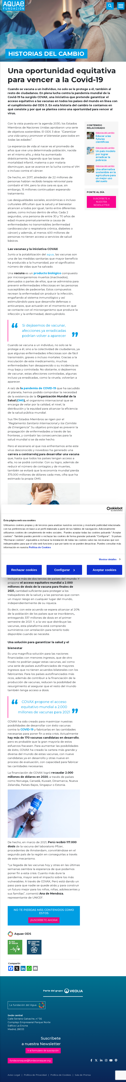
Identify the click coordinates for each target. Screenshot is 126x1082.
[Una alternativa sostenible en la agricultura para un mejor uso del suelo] (90, 168)
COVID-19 (26, 729)
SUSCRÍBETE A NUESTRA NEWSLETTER (101, 201)
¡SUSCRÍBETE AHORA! (43, 920)
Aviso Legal (14, 1075)
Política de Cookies (40, 547)
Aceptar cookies (104, 570)
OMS (20, 400)
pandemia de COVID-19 (38, 388)
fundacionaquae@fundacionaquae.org (30, 1060)
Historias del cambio (105, 133)
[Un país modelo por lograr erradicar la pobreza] (90, 150)
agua (50, 254)
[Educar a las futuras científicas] (90, 135)
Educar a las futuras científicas (103, 139)
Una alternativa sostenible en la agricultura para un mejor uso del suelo (106, 175)
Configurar (62, 570)
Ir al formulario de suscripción (43, 1050)
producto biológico (47, 273)
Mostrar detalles (108, 559)
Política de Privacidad (35, 1075)
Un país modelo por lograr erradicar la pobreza (105, 156)
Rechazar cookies (24, 570)
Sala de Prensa (83, 1075)
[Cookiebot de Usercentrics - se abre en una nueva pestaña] (109, 509)
